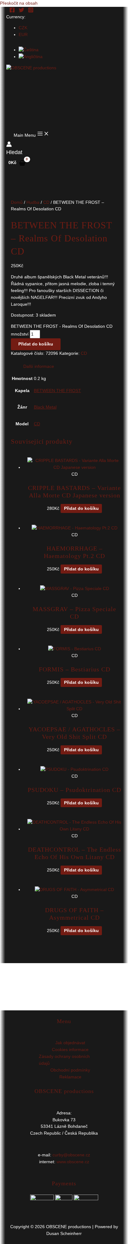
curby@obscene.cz (71, 1155)
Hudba (32, 202)
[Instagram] (31, 11)
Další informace (38, 366)
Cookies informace (70, 1049)
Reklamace (70, 1077)
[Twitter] (21, 11)
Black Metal (45, 407)
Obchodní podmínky (70, 1070)
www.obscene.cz (73, 1161)
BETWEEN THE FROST (57, 390)
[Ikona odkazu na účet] (9, 145)
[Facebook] (12, 11)
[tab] (70, 366)
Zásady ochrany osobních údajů (64, 1060)
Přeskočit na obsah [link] (19, 3)
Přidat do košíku (35, 344)
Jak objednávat (70, 1042)
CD (46, 202)
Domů (17, 202)
